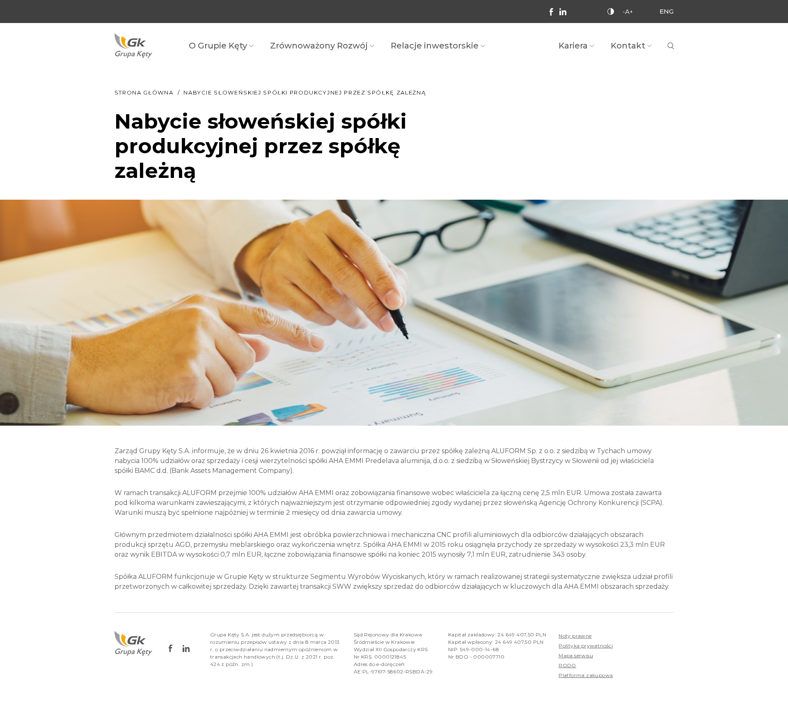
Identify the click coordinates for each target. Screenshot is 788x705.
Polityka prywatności (586, 646)
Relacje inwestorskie (435, 46)
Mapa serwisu (576, 655)
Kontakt (628, 46)
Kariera (573, 46)
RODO (567, 665)
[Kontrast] (610, 11)
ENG (666, 11)
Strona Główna (144, 92)
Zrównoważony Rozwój (319, 46)
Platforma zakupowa (586, 675)
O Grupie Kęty (218, 46)
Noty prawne (575, 636)
